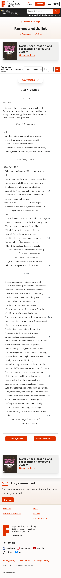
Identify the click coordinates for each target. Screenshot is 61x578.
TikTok (9, 552)
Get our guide (25, 55)
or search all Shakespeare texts (44, 15)
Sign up (8, 499)
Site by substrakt (9, 573)
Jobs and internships (12, 513)
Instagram (25, 548)
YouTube (40, 548)
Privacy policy (9, 560)
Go (57, 69)
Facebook (10, 548)
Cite (39, 34)
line (45, 69)
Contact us (17, 535)
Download (26, 34)
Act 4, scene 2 (18, 438)
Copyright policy (41, 560)
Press (5, 518)
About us (7, 508)
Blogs (35, 508)
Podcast (36, 513)
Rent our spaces (40, 518)
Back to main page (32, 21)
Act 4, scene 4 (43, 438)
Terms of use (24, 560)
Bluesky (22, 552)
